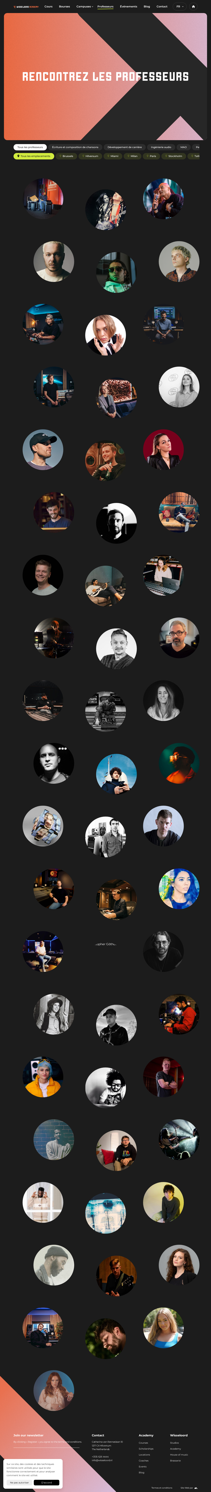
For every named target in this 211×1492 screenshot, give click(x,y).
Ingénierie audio (161, 147)
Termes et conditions (161, 1488)
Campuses (83, 6)
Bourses (64, 6)
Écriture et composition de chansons (75, 147)
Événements (128, 6)
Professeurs (105, 6)
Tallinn (199, 156)
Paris (153, 156)
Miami (114, 156)
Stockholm (175, 156)
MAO (184, 147)
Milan (134, 156)
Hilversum (92, 156)
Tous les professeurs (30, 147)
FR (178, 6)
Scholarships (146, 1448)
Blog (147, 6)
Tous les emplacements (35, 156)
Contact (162, 6)
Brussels (68, 156)
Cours (48, 6)
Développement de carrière (125, 147)
